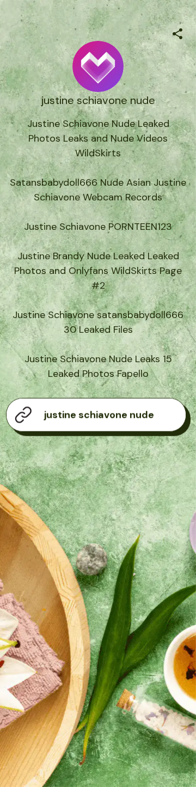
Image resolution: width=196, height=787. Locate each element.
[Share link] (177, 32)
